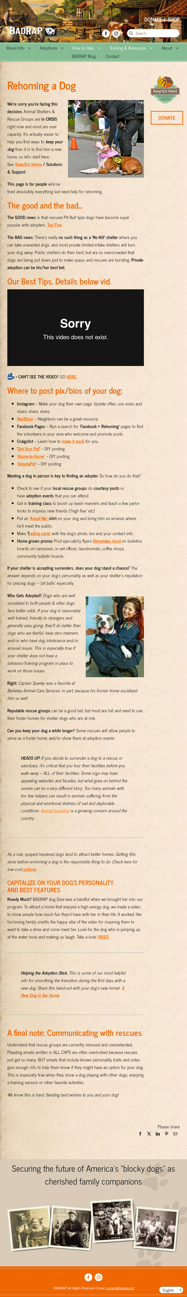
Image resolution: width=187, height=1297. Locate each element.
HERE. (71, 376)
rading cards (40, 533)
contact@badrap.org (120, 1288)
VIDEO (103, 936)
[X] (149, 1135)
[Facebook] (140, 1135)
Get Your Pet (28, 448)
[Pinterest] (166, 1135)
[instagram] (116, 33)
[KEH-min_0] (165, 78)
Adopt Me (38, 518)
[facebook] (106, 33)
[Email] (175, 1135)
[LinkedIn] (157, 1135)
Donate (153, 19)
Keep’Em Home (28, 164)
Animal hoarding (55, 810)
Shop (174, 19)
